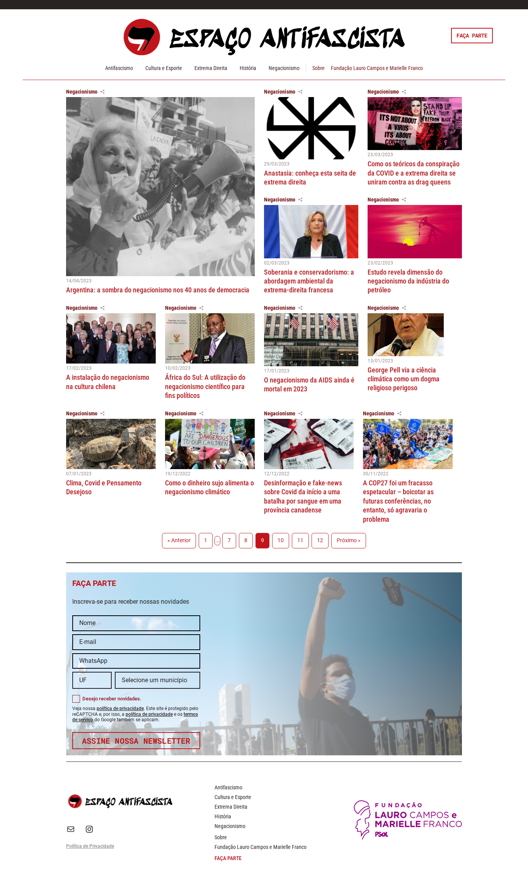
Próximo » (349, 540)
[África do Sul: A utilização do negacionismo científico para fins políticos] (210, 338)
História (248, 68)
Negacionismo (284, 68)
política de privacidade (120, 708)
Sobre (318, 68)
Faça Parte (471, 35)
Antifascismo (119, 68)
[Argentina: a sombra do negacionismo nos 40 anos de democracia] (160, 186)
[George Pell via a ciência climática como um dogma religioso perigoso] (415, 334)
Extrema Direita (210, 68)
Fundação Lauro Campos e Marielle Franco (377, 68)
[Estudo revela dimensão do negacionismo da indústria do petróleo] (415, 231)
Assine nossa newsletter (136, 741)
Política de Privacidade (90, 846)
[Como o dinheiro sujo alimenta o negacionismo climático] (210, 444)
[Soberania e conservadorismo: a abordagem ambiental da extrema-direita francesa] (311, 231)
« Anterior (179, 540)
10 (281, 540)
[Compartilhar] (102, 92)
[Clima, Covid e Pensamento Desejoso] (111, 444)
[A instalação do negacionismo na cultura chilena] (111, 338)
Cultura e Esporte (163, 68)
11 (300, 540)
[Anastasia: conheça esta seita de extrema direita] (311, 128)
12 (320, 540)
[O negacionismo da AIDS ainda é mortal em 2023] (311, 339)
